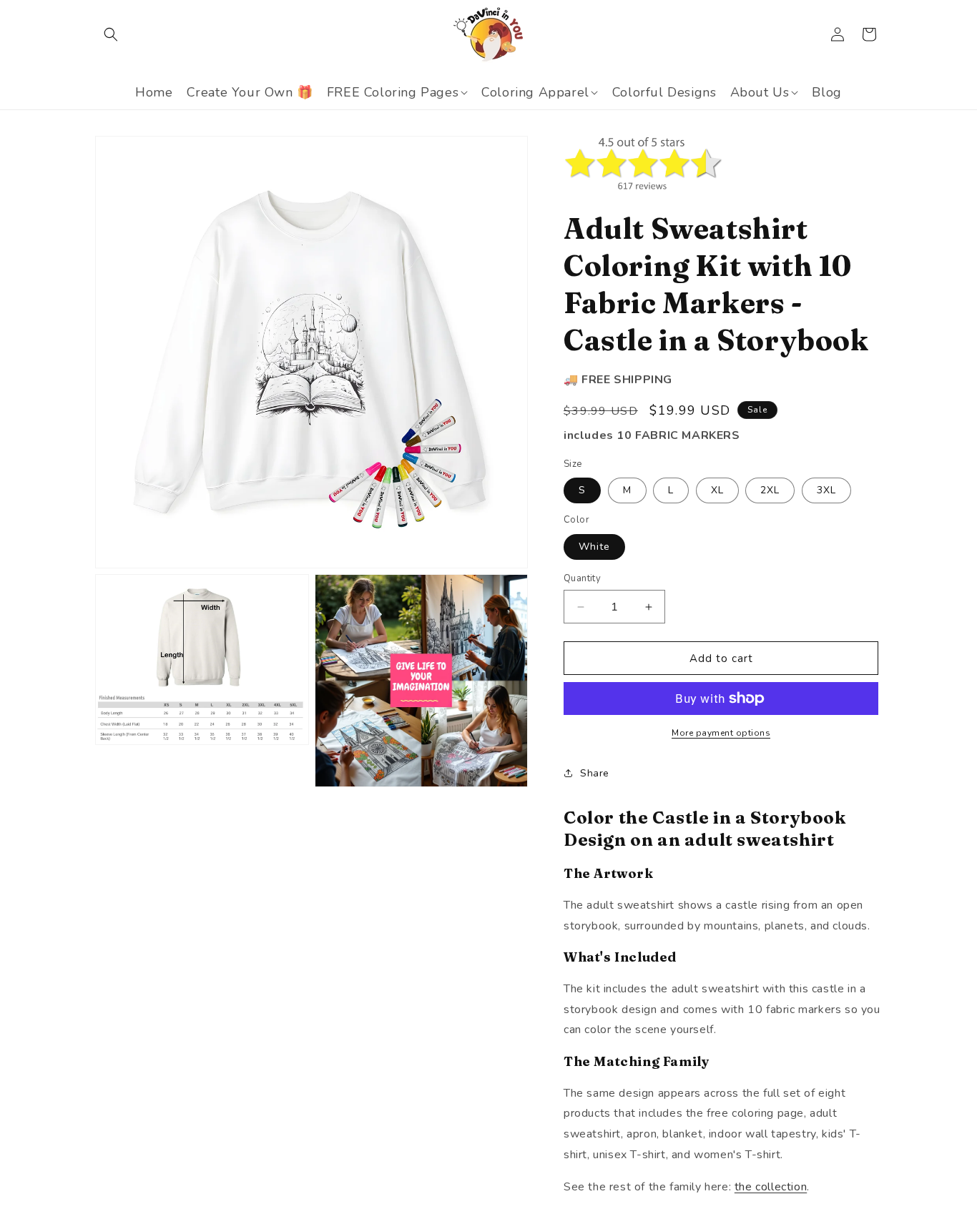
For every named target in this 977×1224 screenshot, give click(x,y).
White (594, 546)
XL (717, 490)
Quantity (582, 578)
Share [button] (594, 773)
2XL (770, 490)
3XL (826, 490)
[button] (111, 34)
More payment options (721, 733)
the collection (771, 1187)
